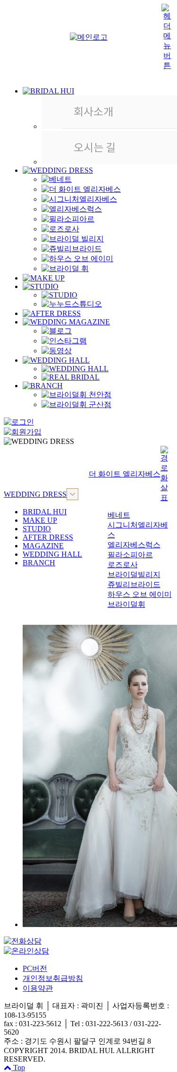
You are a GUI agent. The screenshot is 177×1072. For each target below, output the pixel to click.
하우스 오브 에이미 (140, 594)
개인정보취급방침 (53, 978)
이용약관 (38, 988)
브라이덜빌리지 (134, 574)
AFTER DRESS (48, 537)
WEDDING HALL (52, 554)
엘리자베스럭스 (134, 545)
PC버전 (35, 968)
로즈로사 (123, 565)
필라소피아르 (130, 555)
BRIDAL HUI (45, 512)
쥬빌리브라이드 (134, 584)
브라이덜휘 (126, 604)
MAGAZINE (43, 546)
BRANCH (39, 563)
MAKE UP (40, 520)
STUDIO (37, 529)
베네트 (119, 515)
